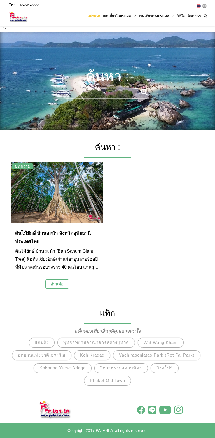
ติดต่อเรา (194, 16)
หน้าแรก (94, 16)
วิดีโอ (181, 16)
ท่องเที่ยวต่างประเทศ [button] (154, 16)
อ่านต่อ (57, 283)
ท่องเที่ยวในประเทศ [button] (117, 16)
